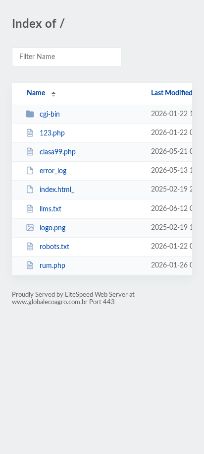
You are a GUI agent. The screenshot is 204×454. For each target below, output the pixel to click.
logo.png (52, 228)
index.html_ (57, 190)
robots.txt (54, 247)
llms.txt (50, 209)
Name (36, 93)
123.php (52, 133)
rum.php (52, 265)
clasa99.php (58, 152)
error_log (53, 171)
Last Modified (172, 93)
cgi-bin (50, 114)
